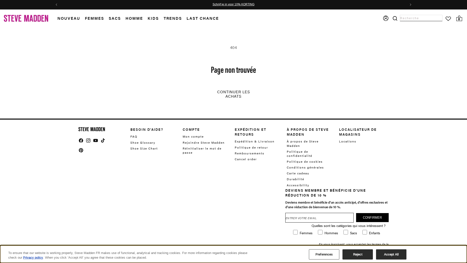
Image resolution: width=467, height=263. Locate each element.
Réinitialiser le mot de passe (202, 150)
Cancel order (246, 159)
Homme (134, 18)
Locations (347, 141)
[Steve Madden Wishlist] (448, 18)
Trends (173, 18)
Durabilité (295, 179)
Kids (153, 18)
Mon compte (193, 136)
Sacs (115, 18)
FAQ (133, 136)
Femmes (94, 18)
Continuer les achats (233, 94)
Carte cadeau (298, 173)
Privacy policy (33, 257)
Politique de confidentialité (299, 153)
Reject (357, 254)
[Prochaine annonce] (410, 4)
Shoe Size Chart (144, 148)
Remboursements (249, 153)
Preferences (324, 254)
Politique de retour (251, 147)
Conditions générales (305, 167)
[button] (71, 18)
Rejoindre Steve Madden (204, 142)
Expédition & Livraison (255, 141)
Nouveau (68, 18)
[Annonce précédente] (56, 4)
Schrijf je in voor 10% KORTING (233, 4)
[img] (81, 140)
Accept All (391, 254)
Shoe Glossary (142, 142)
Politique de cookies (305, 161)
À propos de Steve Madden (303, 143)
